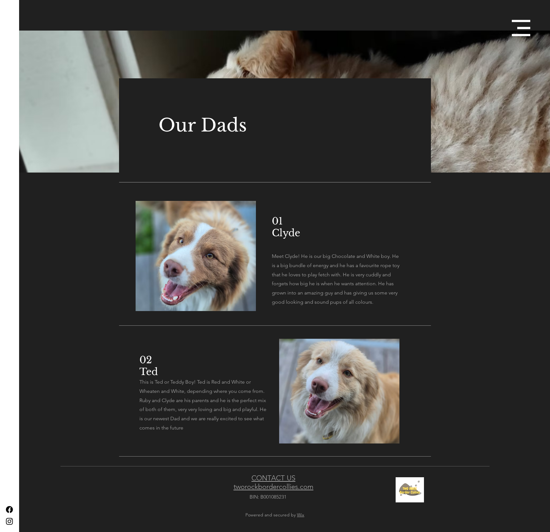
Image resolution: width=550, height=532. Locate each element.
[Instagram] (9, 521)
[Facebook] (9, 509)
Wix (300, 515)
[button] (521, 28)
